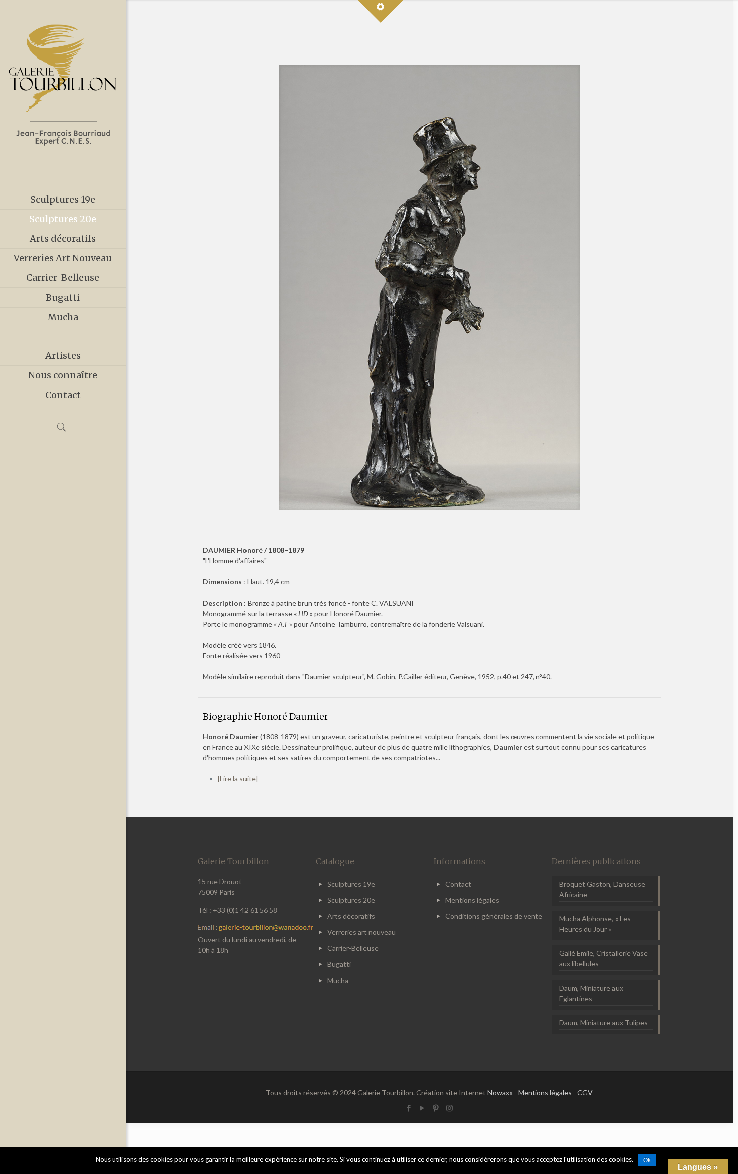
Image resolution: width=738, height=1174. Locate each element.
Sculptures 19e (351, 883)
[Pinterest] (436, 1107)
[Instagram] (449, 1107)
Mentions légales (472, 900)
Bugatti (339, 964)
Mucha (337, 980)
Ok (647, 1160)
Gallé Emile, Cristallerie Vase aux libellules (603, 958)
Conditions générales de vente (493, 916)
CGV (585, 1092)
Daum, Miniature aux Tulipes (603, 1022)
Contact (458, 883)
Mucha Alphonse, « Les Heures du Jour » (595, 923)
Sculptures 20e (351, 900)
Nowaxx (500, 1092)
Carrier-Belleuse (353, 948)
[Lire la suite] (238, 778)
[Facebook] (409, 1107)
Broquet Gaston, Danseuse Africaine (602, 889)
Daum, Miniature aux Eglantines (591, 993)
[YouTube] (422, 1107)
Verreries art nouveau (361, 932)
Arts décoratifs (351, 916)
